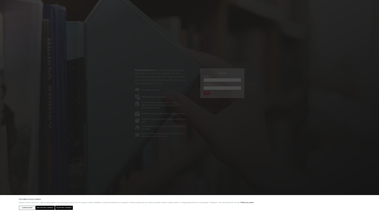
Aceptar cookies (64, 208)
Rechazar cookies (45, 208)
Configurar (27, 208)
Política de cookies (247, 202)
